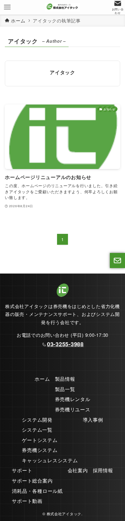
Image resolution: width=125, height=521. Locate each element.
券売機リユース (72, 409)
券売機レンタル (72, 399)
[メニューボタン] (7, 7)
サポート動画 (27, 500)
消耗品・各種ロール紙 (37, 490)
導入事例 (93, 419)
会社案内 (78, 470)
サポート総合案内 (32, 480)
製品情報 (65, 378)
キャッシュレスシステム (50, 460)
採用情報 (103, 470)
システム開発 (37, 419)
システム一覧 (37, 429)
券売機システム (39, 449)
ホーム (42, 378)
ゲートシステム (39, 439)
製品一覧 (65, 389)
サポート (22, 470)
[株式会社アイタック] (62, 7)
